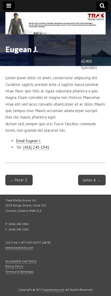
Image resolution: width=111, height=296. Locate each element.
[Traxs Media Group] (55, 23)
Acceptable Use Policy (20, 261)
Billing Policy (14, 266)
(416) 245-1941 (36, 147)
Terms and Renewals (19, 272)
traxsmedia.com (53, 290)
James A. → (92, 180)
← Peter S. (19, 180)
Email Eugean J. (28, 140)
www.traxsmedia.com (19, 248)
